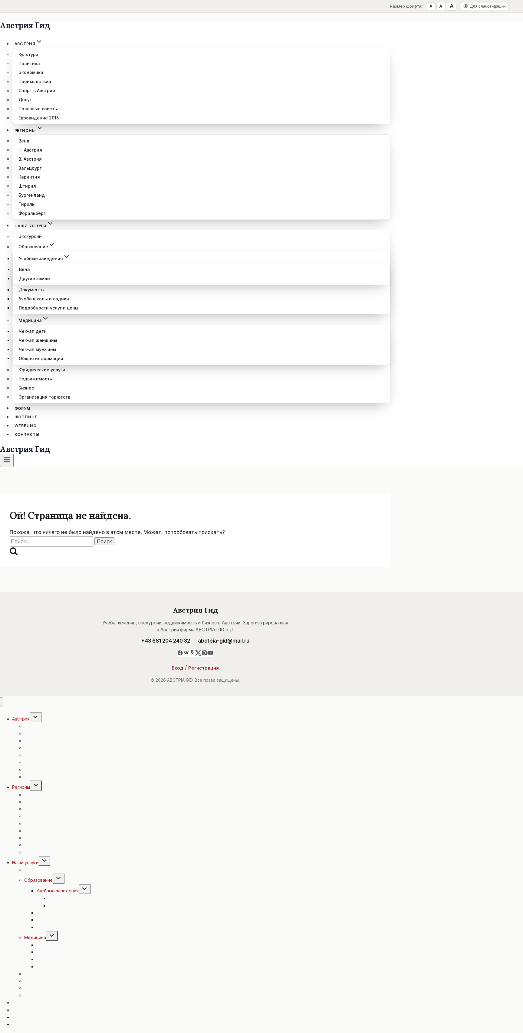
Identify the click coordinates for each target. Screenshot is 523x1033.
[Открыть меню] (7, 460)
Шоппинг (26, 417)
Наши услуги (25, 862)
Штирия (27, 186)
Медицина (35, 937)
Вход (177, 668)
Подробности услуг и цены (48, 307)
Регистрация (203, 668)
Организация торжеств (44, 396)
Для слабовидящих (488, 6)
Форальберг (31, 213)
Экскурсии (30, 236)
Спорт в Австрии (36, 90)
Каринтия (29, 176)
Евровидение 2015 (38, 117)
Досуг (24, 99)
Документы (31, 289)
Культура (28, 54)
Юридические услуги (41, 369)
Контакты (27, 434)
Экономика (30, 72)
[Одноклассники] (192, 654)
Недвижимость (35, 378)
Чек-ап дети (33, 331)
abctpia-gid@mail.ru (223, 641)
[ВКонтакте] (186, 654)
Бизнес (26, 387)
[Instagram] (204, 654)
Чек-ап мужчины (37, 349)
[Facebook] (180, 654)
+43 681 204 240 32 (165, 641)
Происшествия (34, 81)
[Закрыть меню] (1, 702)
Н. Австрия (30, 149)
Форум (23, 408)
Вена (23, 140)
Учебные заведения (57, 890)
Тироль (26, 204)
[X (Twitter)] (198, 654)
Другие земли (34, 278)
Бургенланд (31, 195)
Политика (29, 63)
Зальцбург (29, 167)
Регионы (21, 787)
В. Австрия (30, 158)
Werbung (26, 425)
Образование (38, 880)
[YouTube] (210, 654)
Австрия (21, 718)
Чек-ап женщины (38, 340)
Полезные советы (38, 108)
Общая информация (41, 358)
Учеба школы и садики (44, 298)
